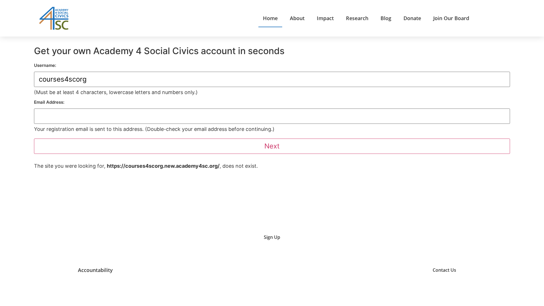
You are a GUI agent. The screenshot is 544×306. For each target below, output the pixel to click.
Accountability (95, 270)
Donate (412, 18)
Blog (386, 18)
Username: (45, 65)
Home (270, 18)
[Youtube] (370, 270)
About (297, 18)
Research (357, 18)
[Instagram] (384, 270)
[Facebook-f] (413, 270)
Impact (325, 18)
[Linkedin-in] (399, 270)
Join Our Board (451, 18)
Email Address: (49, 102)
